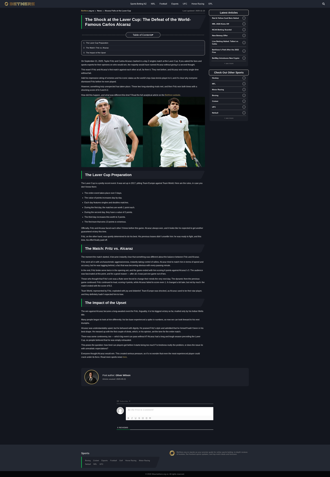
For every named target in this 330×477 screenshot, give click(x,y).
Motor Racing (218, 90)
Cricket (215, 101)
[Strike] (139, 418)
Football (163, 4)
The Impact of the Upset (96, 53)
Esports (174, 4)
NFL (214, 84)
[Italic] (132, 418)
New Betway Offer (220, 35)
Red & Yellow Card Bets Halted (225, 18)
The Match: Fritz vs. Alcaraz (97, 48)
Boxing (215, 95)
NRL (153, 4)
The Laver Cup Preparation (97, 43)
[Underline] (135, 418)
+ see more (228, 63)
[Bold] (128, 418)
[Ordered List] (143, 418)
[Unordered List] (146, 418)
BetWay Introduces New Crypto (225, 58)
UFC (185, 4)
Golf (121, 460)
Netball (215, 113)
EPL (211, 4)
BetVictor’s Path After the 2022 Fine (225, 51)
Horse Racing (198, 4)
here (125, 357)
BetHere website (172, 95)
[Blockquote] (150, 418)
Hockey (215, 78)
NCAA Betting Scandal (222, 30)
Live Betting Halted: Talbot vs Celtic (225, 42)
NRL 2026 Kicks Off (220, 24)
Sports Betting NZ (138, 4)
